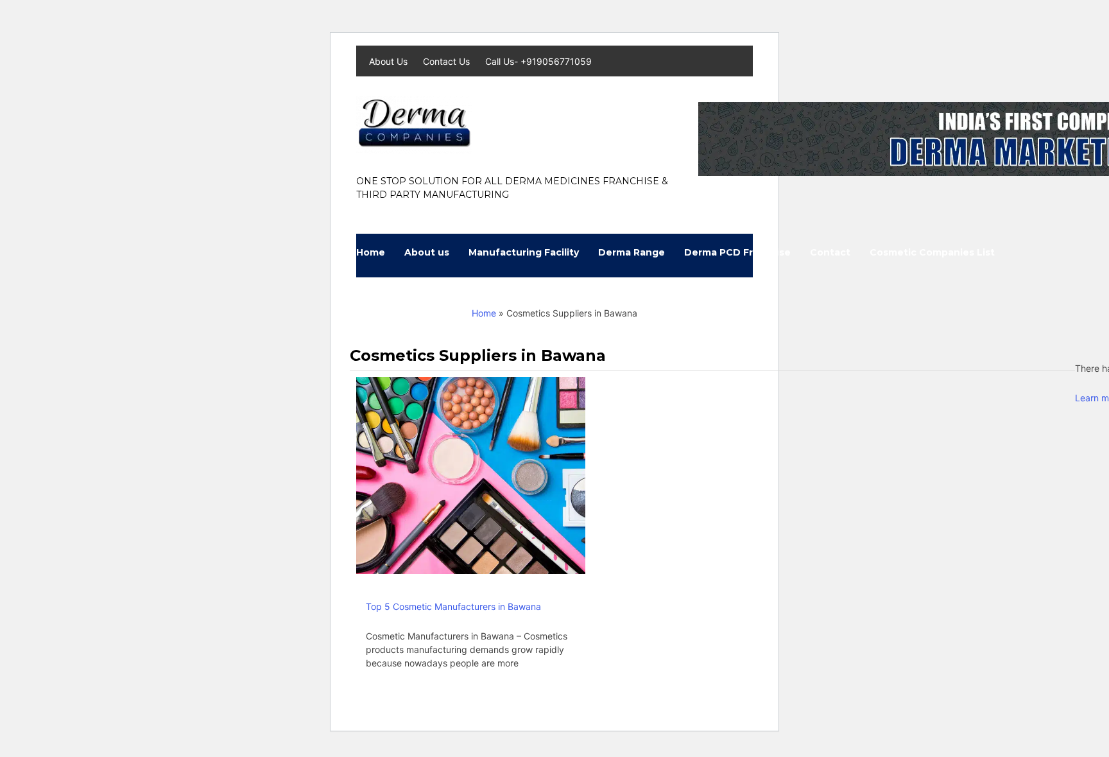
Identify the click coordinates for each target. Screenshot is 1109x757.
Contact (830, 252)
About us (426, 252)
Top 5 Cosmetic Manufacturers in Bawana (453, 606)
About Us (389, 61)
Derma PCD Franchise (737, 252)
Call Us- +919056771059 (538, 61)
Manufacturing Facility (524, 252)
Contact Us (447, 61)
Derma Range (631, 252)
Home (370, 252)
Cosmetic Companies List (932, 252)
